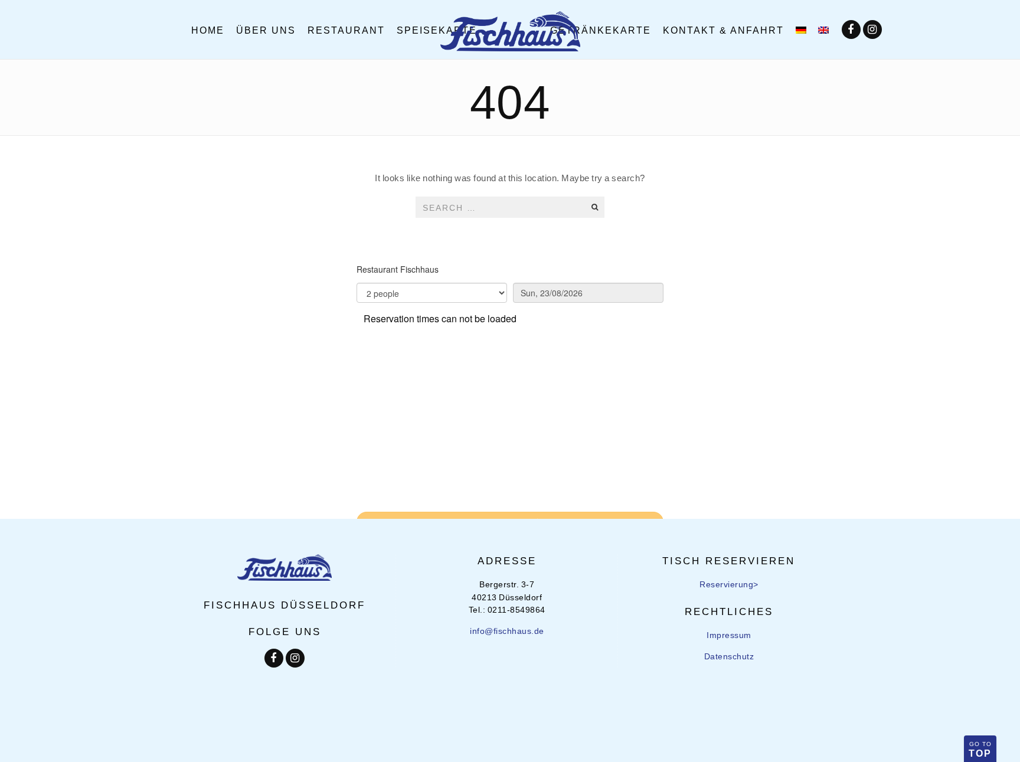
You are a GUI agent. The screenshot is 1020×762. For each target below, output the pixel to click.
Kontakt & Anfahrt (723, 29)
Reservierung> (729, 584)
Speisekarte (437, 29)
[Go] (594, 207)
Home (207, 29)
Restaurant (346, 29)
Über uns (266, 29)
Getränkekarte (600, 29)
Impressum (729, 635)
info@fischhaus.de (507, 631)
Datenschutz (729, 656)
